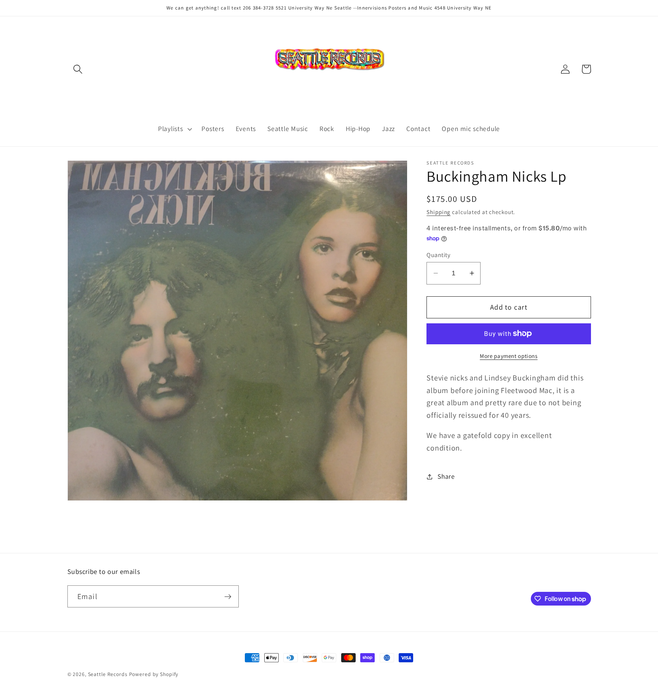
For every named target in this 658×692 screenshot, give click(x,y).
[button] (77, 69)
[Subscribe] (227, 596)
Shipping (438, 212)
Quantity (438, 255)
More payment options (509, 356)
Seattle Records (108, 674)
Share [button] (446, 476)
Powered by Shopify (154, 674)
